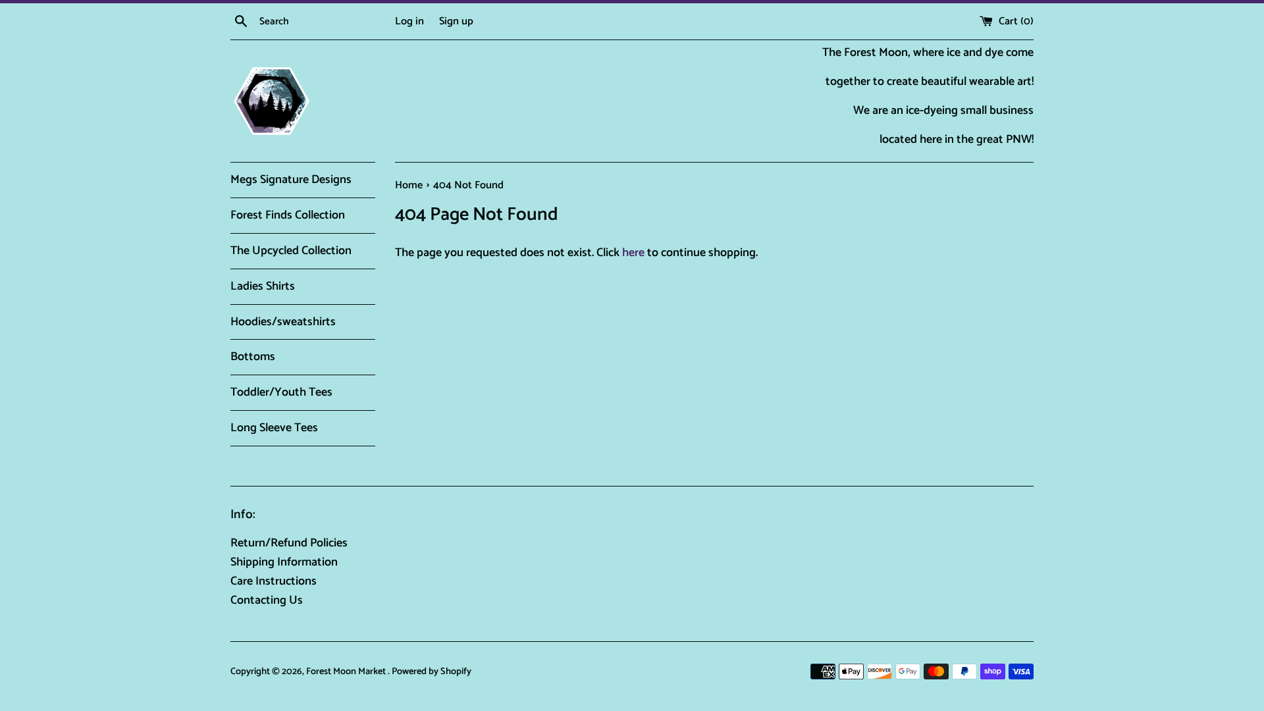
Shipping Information (284, 562)
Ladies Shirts (262, 286)
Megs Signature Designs (291, 180)
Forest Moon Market (347, 671)
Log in (409, 21)
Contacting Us (266, 600)
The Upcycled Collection (291, 251)
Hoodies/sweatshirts (283, 322)
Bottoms (252, 357)
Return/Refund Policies (289, 543)
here (633, 253)
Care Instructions (273, 581)
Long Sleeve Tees (274, 428)
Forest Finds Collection (287, 215)
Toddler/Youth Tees (281, 392)
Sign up (456, 21)
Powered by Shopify (431, 671)
